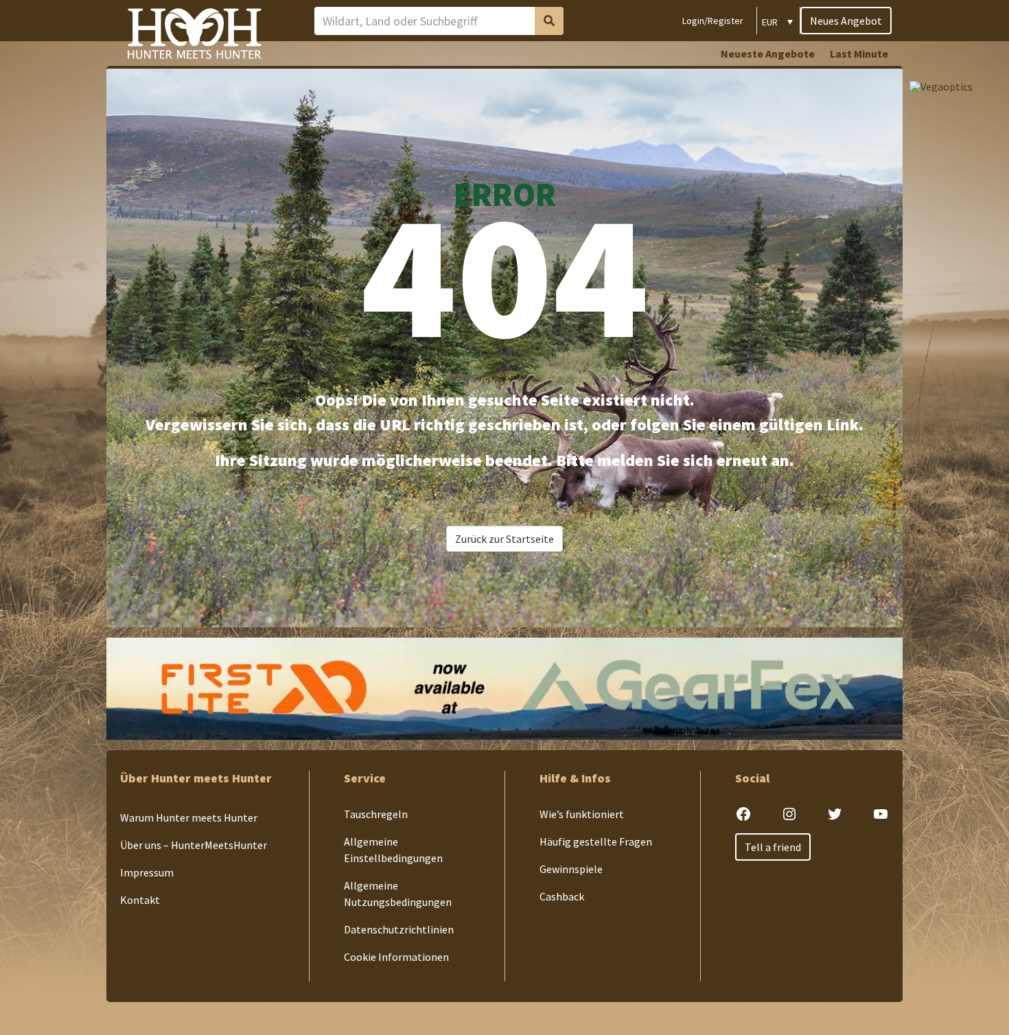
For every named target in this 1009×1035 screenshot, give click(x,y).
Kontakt (140, 900)
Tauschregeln (376, 814)
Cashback (562, 896)
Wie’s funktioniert (582, 814)
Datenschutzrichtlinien (399, 929)
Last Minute (859, 53)
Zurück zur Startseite (504, 539)
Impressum (147, 872)
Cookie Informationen (396, 957)
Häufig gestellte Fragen (596, 841)
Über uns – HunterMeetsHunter (193, 845)
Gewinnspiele (571, 869)
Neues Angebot (846, 20)
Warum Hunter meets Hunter (188, 817)
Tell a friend (773, 847)
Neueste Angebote (768, 53)
